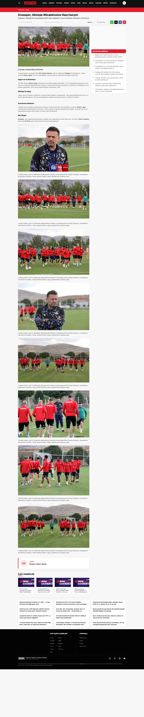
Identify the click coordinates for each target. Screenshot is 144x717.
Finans (66, 3)
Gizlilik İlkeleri (83, 638)
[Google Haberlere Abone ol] (101, 22)
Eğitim (105, 3)
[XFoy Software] (21, 658)
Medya (84, 3)
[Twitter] (110, 658)
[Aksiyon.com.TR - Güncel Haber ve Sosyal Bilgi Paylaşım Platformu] (30, 3)
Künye (81, 640)
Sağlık (91, 3)
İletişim (81, 643)
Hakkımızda (83, 646)
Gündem (51, 3)
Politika (59, 3)
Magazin (98, 3)
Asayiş (44, 3)
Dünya (73, 3)
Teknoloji (113, 3)
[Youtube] (124, 658)
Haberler (21, 10)
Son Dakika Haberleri (58, 633)
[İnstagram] (119, 658)
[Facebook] (114, 658)
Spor (78, 3)
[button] (19, 3)
